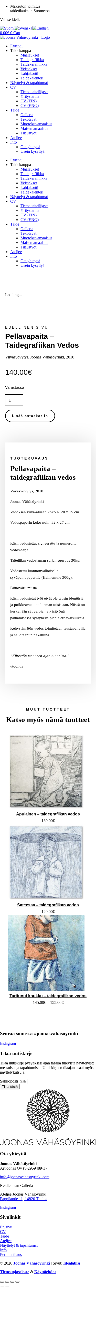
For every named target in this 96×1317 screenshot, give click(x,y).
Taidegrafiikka (32, 60)
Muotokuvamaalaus (36, 124)
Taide (14, 110)
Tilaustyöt (28, 133)
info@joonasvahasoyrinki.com (24, 1177)
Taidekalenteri (31, 78)
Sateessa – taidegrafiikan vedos (48, 905)
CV (13, 87)
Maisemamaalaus (34, 128)
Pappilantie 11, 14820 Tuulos (23, 1199)
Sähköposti (9, 1081)
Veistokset (28, 69)
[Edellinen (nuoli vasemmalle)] (2, 1286)
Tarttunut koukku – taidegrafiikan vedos (48, 996)
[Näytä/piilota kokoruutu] (7, 1282)
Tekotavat (28, 119)
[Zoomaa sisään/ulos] (2, 1282)
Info (13, 142)
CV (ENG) (29, 105)
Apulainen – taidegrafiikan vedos (48, 814)
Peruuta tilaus (11, 1254)
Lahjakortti (29, 73)
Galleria (26, 115)
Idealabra (71, 1263)
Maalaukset (29, 55)
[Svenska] (23, 28)
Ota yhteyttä (30, 147)
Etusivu (16, 46)
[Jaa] (12, 1282)
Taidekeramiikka (33, 64)
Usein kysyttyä (32, 151)
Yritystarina (29, 96)
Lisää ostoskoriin (30, 416)
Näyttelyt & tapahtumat (29, 82)
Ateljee (16, 137)
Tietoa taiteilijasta (34, 92)
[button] (26, 328)
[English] (40, 28)
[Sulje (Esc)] (17, 1282)
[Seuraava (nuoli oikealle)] (7, 1286)
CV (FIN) (28, 101)
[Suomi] (7, 28)
